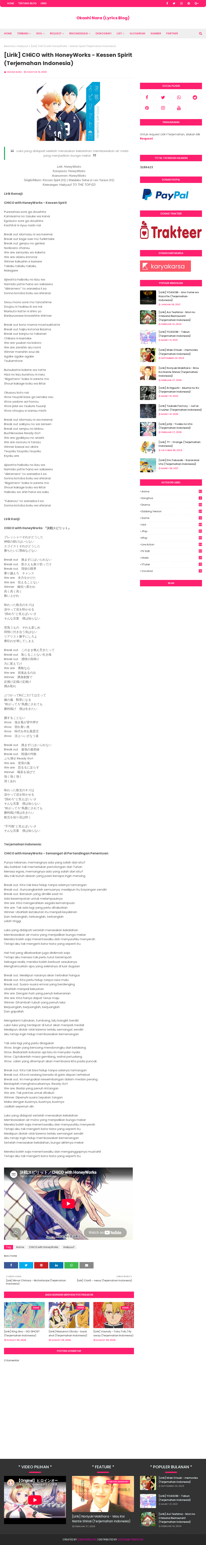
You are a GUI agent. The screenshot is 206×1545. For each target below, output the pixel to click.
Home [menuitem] (8, 33)
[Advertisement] (171, 615)
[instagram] (181, 3)
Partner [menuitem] (172, 33)
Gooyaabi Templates (130, 1539)
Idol (171, 525)
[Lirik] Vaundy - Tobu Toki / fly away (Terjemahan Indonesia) (113, 1333)
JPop (171, 531)
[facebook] (167, 3)
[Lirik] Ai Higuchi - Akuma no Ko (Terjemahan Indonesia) (179, 390)
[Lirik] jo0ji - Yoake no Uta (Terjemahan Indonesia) (175, 426)
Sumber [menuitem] (155, 33)
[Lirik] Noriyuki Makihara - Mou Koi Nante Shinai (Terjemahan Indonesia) (179, 372)
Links (44, 3)
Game (171, 518)
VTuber (171, 564)
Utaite (171, 557)
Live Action (171, 544)
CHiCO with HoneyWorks (43, 1247)
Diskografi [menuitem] (103, 33)
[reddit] (195, 97)
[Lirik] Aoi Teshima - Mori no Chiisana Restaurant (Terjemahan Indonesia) (177, 316)
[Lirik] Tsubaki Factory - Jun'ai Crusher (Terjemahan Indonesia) (180, 408)
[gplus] (196, 3)
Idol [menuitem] (39, 33)
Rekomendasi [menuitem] (78, 33)
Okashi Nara (14, 71)
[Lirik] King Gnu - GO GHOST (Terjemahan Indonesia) (22, 1333)
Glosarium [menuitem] (137, 33)
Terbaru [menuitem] (23, 33)
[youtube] (179, 108)
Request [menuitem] (56, 33)
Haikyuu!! (22, 46)
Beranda (9, 46)
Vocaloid (171, 571)
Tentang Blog (27, 3)
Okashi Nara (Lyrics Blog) (103, 18)
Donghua (171, 498)
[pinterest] (188, 3)
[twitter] (174, 3)
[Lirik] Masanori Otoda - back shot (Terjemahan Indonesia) (68, 1333)
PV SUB (171, 551)
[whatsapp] (179, 97)
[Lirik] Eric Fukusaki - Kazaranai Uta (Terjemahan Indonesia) (179, 462)
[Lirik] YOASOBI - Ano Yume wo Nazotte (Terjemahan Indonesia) (179, 296)
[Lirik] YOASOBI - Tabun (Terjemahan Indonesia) (175, 334)
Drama (171, 504)
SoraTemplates (87, 1539)
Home (10, 3)
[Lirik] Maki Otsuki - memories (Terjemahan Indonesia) (178, 352)
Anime (20, 1247)
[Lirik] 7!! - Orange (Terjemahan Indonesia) (179, 444)
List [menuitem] (119, 33)
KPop (171, 538)
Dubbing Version (171, 511)
